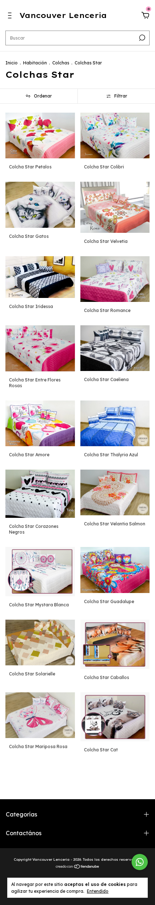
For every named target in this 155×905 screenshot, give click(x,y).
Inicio (11, 62)
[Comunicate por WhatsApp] (140, 862)
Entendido (97, 891)
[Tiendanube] (77, 867)
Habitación (35, 62)
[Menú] (11, 16)
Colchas (60, 62)
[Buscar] (141, 38)
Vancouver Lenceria (63, 15)
